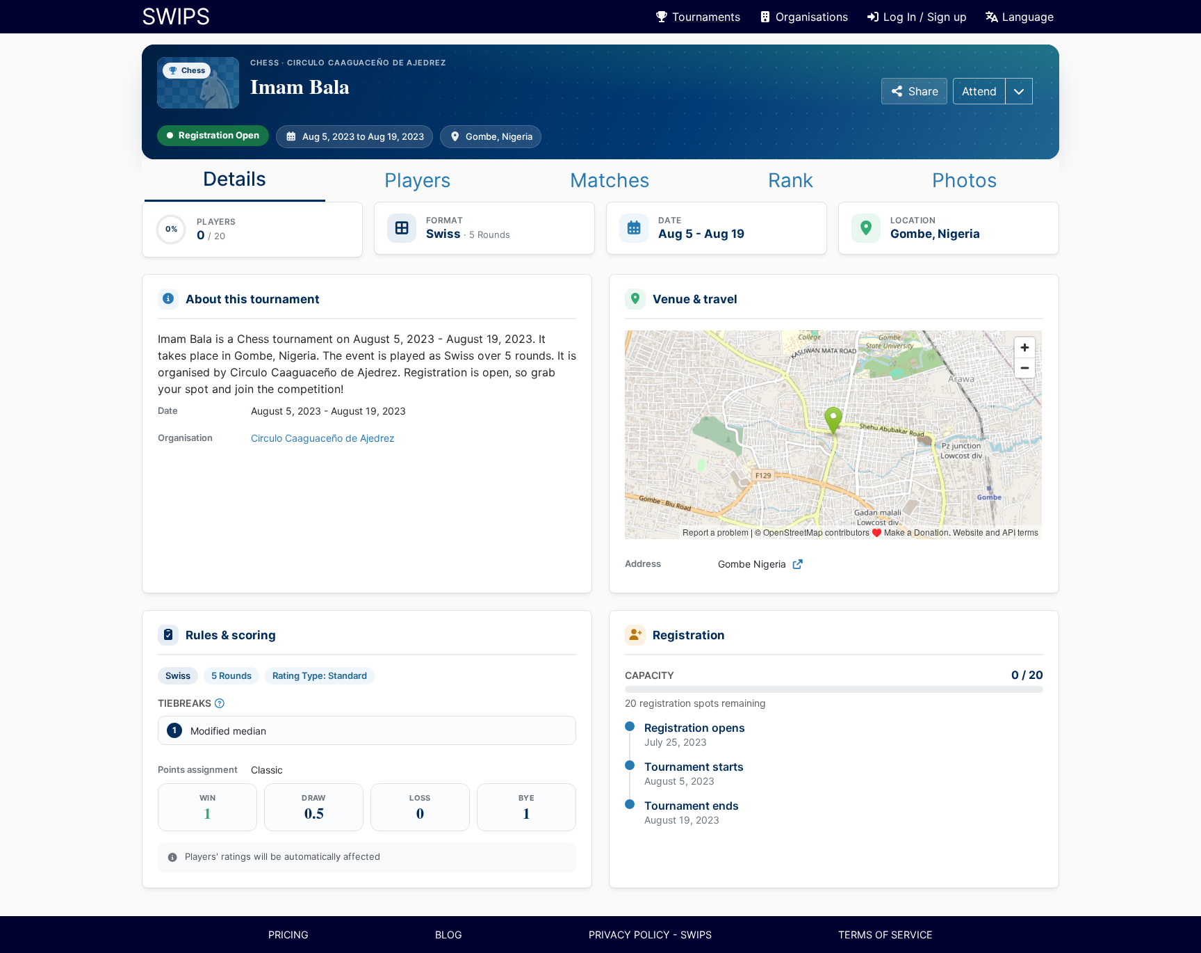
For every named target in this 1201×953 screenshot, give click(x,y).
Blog (448, 934)
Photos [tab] (964, 180)
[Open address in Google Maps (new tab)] (798, 564)
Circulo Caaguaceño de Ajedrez (323, 438)
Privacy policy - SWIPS (650, 934)
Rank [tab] (790, 180)
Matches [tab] (610, 180)
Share (923, 91)
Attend (979, 91)
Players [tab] (417, 180)
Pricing (288, 934)
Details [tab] (234, 179)
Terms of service (885, 934)
